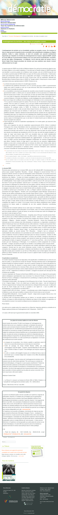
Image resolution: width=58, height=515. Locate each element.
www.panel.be (26, 409)
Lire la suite (21, 456)
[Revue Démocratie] (29, 7)
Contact (2, 30)
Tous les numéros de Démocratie (8, 24)
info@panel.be (7, 434)
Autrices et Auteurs (5, 27)
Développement (17, 36)
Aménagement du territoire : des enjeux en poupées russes (24, 41)
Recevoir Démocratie (5, 21)
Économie (11, 36)
